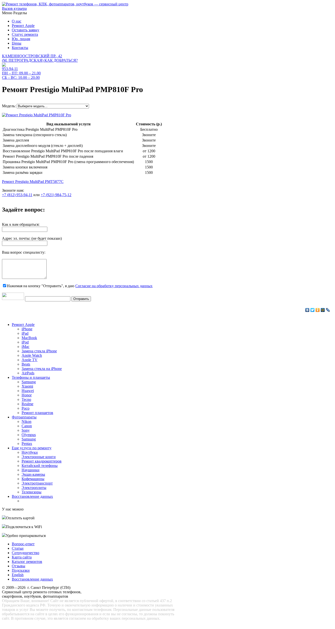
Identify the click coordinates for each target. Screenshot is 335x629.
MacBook (29, 338)
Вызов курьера (14, 8)
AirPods (28, 373)
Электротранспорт (37, 483)
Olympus (29, 435)
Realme (27, 404)
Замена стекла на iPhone (42, 369)
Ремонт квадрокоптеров (42, 461)
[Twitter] (312, 310)
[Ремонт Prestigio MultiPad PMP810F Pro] (36, 114)
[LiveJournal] (328, 310)
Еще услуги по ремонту (32, 448)
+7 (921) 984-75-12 (56, 195)
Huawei (28, 391)
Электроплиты (34, 488)
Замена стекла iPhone (39, 351)
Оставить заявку (25, 30)
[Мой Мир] (322, 310)
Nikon (26, 421)
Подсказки (21, 570)
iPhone (27, 329)
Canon (27, 426)
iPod (25, 342)
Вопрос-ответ (23, 544)
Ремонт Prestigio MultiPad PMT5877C (33, 181)
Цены (16, 43)
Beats (26, 364)
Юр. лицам (21, 39)
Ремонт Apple (23, 26)
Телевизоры (31, 492)
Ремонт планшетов (37, 413)
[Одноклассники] (317, 310)
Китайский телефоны (40, 465)
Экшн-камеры (33, 474)
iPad (25, 333)
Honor (27, 395)
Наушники (30, 470)
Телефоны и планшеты (31, 377)
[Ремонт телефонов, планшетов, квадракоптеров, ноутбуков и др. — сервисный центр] (65, 4)
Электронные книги (39, 457)
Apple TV (30, 360)
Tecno (26, 399)
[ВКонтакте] (307, 310)
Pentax (27, 443)
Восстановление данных (32, 496)
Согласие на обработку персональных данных (114, 286)
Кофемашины (33, 479)
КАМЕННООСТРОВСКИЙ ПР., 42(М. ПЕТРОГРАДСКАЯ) (40, 58)
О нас (16, 21)
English (18, 575)
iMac (25, 346)
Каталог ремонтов (27, 561)
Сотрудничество (25, 553)
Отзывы (18, 566)
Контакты (20, 48)
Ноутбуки (30, 452)
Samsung (29, 382)
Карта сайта (22, 557)
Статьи (18, 548)
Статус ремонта (25, 34)
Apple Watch (32, 355)
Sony (26, 430)
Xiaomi (27, 386)
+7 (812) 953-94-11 (17, 195)
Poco (25, 408)
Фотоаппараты (24, 417)
